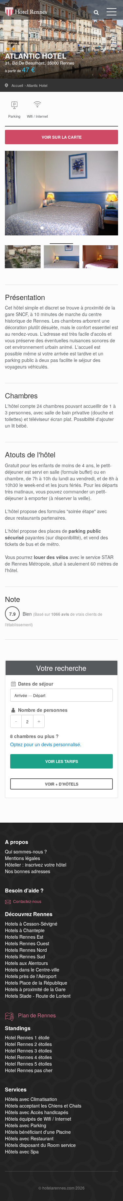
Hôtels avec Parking (25, 1125)
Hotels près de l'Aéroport (30, 976)
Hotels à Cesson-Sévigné (31, 923)
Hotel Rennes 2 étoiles (28, 1044)
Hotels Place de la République (36, 982)
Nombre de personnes (42, 710)
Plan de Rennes (37, 1015)
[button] (96, 12)
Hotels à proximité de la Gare (35, 989)
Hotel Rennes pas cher (28, 1070)
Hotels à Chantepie (25, 930)
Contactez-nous (27, 901)
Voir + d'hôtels (61, 784)
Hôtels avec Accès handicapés (36, 1112)
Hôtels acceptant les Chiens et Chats (43, 1105)
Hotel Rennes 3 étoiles (28, 1050)
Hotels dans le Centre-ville (32, 969)
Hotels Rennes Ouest (27, 943)
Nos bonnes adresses (27, 871)
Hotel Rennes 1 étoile (27, 1037)
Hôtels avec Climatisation (31, 1099)
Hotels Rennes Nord (26, 950)
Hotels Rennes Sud (25, 956)
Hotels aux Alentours (26, 963)
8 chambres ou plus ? (34, 736)
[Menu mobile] (111, 13)
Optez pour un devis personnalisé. (45, 744)
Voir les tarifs (61, 761)
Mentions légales (22, 858)
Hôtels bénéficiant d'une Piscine (38, 1132)
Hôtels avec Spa (22, 1151)
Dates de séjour (35, 683)
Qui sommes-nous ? (26, 851)
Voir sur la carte (62, 137)
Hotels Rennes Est (24, 936)
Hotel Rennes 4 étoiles (28, 1057)
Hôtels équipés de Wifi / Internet (38, 1118)
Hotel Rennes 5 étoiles (28, 1063)
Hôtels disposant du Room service (40, 1145)
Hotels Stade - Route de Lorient (38, 995)
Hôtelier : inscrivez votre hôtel (35, 864)
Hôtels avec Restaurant (29, 1138)
